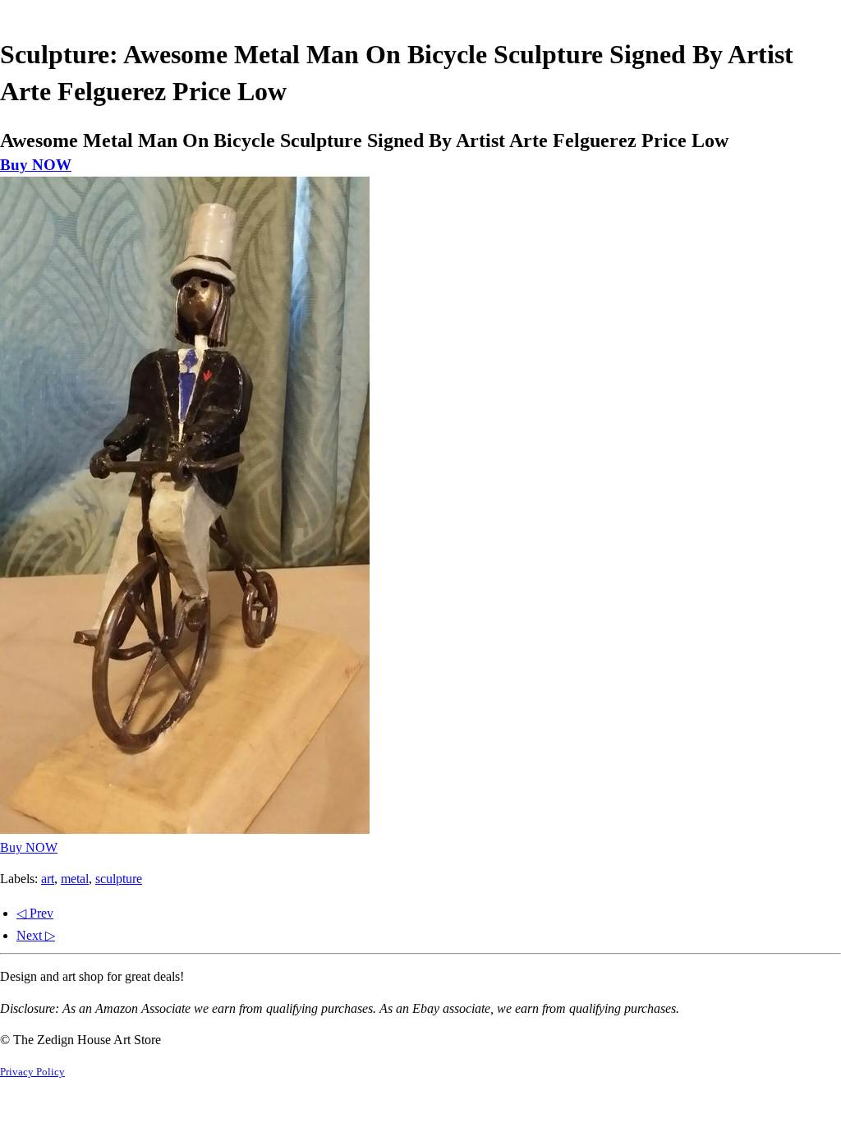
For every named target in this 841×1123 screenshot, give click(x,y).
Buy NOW (35, 164)
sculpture (118, 879)
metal (75, 879)
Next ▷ (35, 935)
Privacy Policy (32, 1072)
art (47, 879)
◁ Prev (34, 913)
